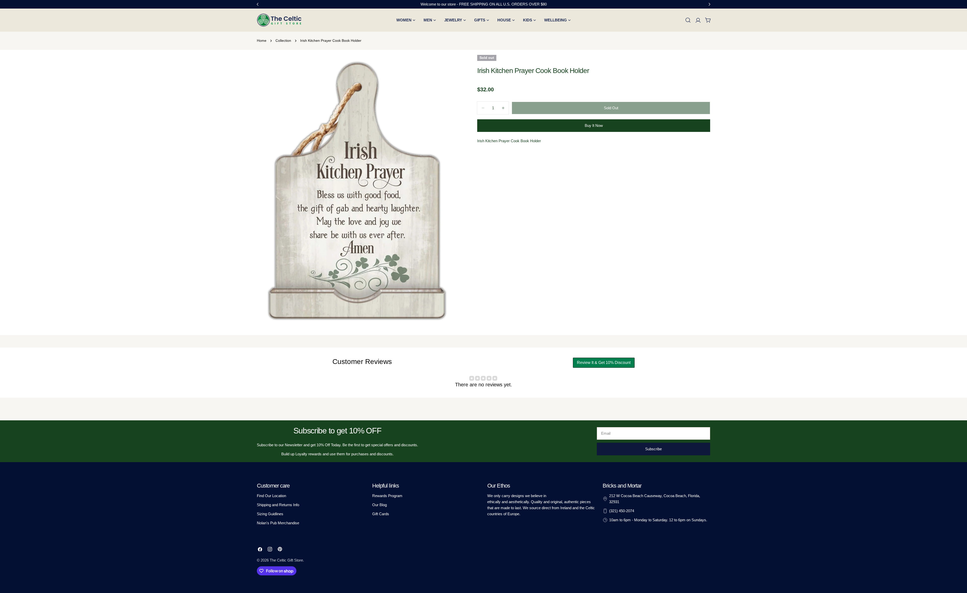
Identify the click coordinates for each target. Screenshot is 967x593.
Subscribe (653, 449)
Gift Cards (380, 514)
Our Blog (379, 505)
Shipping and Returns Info (278, 505)
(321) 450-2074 (621, 511)
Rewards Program (387, 496)
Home (261, 41)
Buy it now (594, 125)
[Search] (688, 20)
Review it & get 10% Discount (604, 362)
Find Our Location (271, 496)
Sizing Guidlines (270, 514)
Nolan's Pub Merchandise (278, 523)
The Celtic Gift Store (286, 560)
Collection (283, 41)
